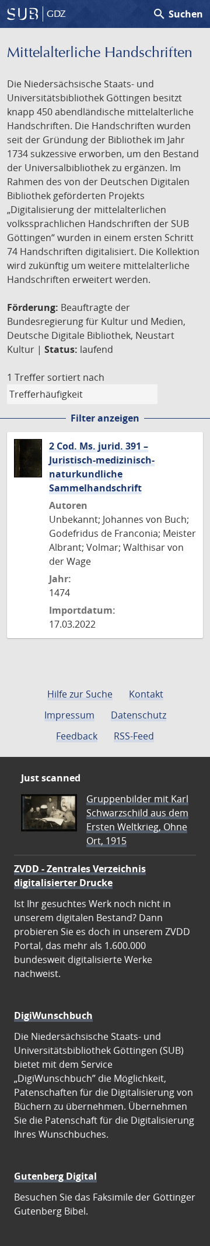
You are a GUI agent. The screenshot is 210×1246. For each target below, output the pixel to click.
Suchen (177, 14)
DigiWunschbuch (53, 1015)
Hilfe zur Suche (80, 694)
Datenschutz (138, 715)
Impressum (69, 715)
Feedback (76, 736)
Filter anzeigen (105, 418)
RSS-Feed (134, 736)
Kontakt (146, 694)
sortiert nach (75, 377)
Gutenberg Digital (55, 1176)
